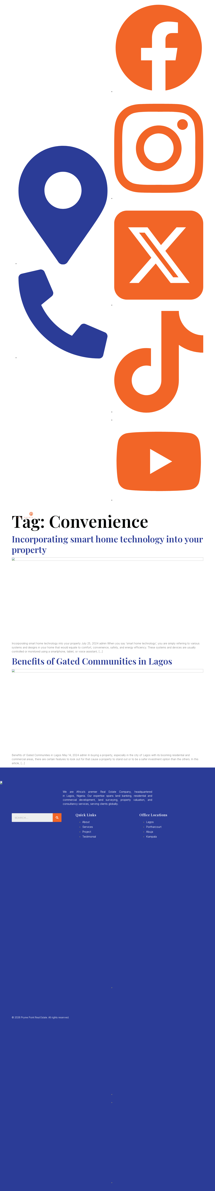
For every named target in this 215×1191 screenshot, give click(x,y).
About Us (117, 515)
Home (102, 515)
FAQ (179, 515)
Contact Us (194, 515)
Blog (169, 515)
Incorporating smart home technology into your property (107, 544)
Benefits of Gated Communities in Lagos (92, 661)
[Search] (57, 817)
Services (154, 515)
